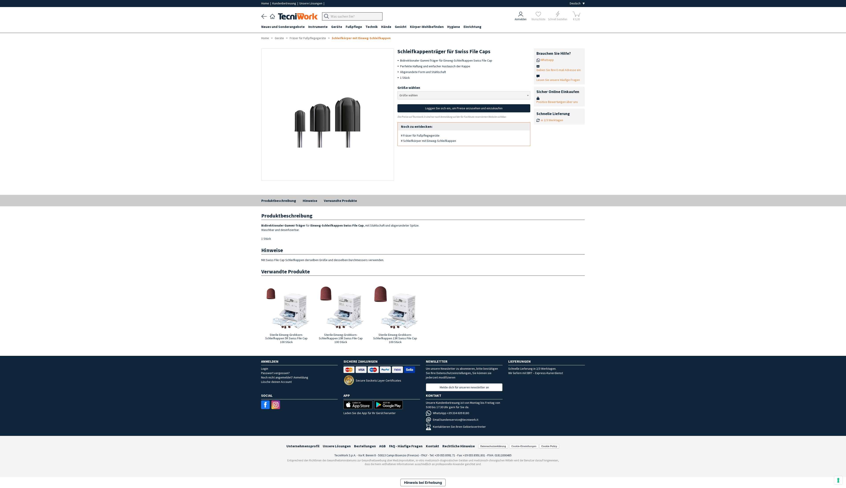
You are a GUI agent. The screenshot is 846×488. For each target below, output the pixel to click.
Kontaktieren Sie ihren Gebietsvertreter (459, 427)
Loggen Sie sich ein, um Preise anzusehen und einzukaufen (464, 108)
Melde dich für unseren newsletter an (464, 387)
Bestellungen (365, 446)
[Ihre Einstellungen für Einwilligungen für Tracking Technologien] (838, 480)
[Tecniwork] (272, 16)
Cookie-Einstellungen (523, 446)
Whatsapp (547, 60)
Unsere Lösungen (311, 3)
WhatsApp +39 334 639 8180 (451, 413)
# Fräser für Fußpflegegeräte (420, 135)
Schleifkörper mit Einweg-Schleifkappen (361, 38)
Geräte (279, 38)
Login (264, 369)
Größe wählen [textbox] (408, 95)
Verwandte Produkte (340, 200)
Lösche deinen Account (276, 382)
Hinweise (310, 200)
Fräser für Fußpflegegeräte (308, 38)
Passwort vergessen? (275, 373)
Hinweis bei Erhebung (423, 482)
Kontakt (432, 446)
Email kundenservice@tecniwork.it (455, 420)
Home (265, 3)
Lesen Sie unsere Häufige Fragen (558, 80)
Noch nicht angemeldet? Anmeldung (284, 377)
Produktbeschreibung (278, 200)
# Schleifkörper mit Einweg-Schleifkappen (428, 141)
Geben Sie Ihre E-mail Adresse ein (558, 70)
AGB (382, 446)
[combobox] (463, 95)
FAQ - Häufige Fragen (406, 446)
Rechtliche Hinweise (458, 446)
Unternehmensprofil (302, 446)
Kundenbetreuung (284, 3)
